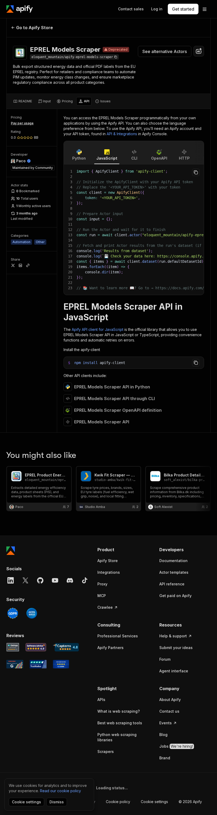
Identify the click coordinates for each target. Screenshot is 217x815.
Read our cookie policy (60, 790)
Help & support (173, 636)
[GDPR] (12, 613)
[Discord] (70, 580)
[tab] (22, 101)
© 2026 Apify (190, 801)
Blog (163, 734)
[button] (123, 549)
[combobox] (198, 51)
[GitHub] (40, 580)
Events (165, 723)
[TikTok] (84, 580)
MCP (101, 595)
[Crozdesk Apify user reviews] (61, 664)
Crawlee (105, 607)
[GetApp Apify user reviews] (12, 647)
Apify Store (107, 560)
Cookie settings (154, 801)
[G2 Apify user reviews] (14, 664)
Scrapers (105, 751)
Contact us (169, 711)
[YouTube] (55, 580)
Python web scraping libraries (117, 737)
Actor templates (173, 572)
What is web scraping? (118, 711)
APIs (101, 699)
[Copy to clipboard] (196, 172)
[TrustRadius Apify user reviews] (38, 664)
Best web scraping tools (119, 723)
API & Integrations (122, 134)
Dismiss (56, 802)
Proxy (102, 584)
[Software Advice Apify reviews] (36, 647)
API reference (171, 584)
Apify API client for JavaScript (97, 329)
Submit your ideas (176, 647)
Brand (164, 758)
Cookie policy (118, 801)
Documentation (173, 560)
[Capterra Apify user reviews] (66, 647)
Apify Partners (110, 647)
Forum (164, 659)
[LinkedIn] (10, 580)
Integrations (108, 572)
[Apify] (19, 9)
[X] (25, 580)
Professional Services (117, 636)
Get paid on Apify (175, 595)
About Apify (170, 699)
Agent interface (173, 671)
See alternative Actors (164, 51)
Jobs (176, 746)
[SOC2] (31, 613)
